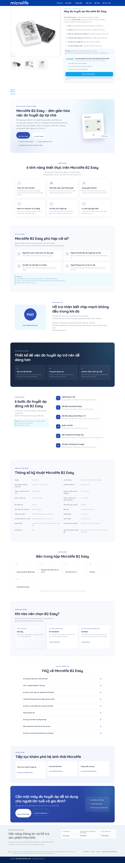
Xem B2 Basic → (86, 642)
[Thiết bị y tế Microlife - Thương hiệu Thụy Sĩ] (19, 3)
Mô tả (12, 92)
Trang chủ (59, 3)
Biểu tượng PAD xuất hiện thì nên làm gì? (36, 726)
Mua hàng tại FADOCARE (109, 851)
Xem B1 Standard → (55, 642)
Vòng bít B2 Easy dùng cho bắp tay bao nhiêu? (39, 699)
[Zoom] (13, 55)
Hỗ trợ (93, 851)
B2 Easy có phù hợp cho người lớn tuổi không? (38, 692)
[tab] (12, 92)
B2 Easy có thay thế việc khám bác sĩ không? (38, 733)
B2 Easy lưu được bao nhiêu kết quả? (35, 679)
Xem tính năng (23, 136)
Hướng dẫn (78, 3)
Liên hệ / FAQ (106, 3)
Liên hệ (98, 851)
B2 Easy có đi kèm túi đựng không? (34, 719)
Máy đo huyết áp (78, 8)
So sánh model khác (40, 813)
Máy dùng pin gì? (29, 713)
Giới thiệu (97, 3)
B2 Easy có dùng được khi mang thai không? (38, 706)
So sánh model (38, 136)
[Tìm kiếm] (114, 3)
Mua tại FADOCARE (89, 74)
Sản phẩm (68, 3)
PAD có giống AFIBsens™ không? (34, 685)
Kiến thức (89, 3)
